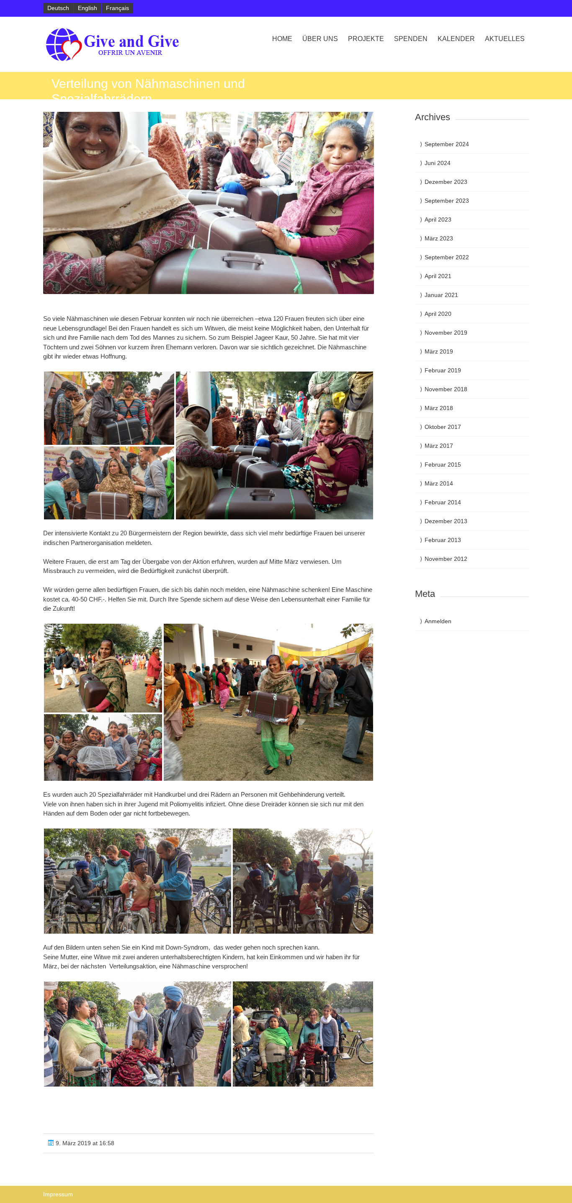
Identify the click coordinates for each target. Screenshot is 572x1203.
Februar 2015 (443, 464)
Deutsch (58, 8)
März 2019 (439, 351)
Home (282, 38)
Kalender (456, 38)
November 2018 (446, 389)
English (87, 8)
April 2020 (438, 313)
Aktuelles (505, 38)
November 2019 (446, 332)
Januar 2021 (441, 295)
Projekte (366, 38)
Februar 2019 (443, 370)
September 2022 (447, 257)
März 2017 (439, 445)
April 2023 (438, 219)
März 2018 (439, 408)
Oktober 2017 (443, 426)
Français (117, 8)
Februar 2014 (443, 502)
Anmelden (438, 621)
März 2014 (439, 483)
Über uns (320, 38)
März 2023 (439, 238)
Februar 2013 (443, 540)
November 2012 (446, 558)
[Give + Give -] (115, 44)
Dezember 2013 (446, 521)
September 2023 (447, 200)
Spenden (411, 38)
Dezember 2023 (446, 181)
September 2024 (447, 144)
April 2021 (438, 276)
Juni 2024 (438, 163)
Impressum (58, 1194)
